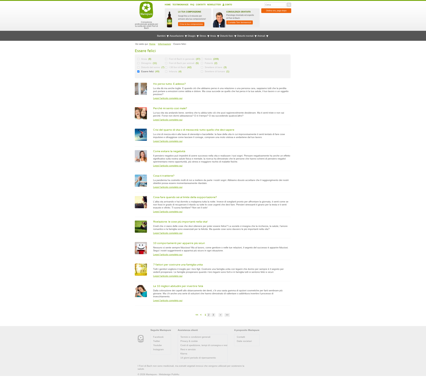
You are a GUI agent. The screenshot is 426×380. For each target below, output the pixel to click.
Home (168, 4)
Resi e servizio (188, 349)
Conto (228, 4)
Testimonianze (180, 4)
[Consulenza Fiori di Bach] (141, 339)
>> (227, 314)
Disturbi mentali (245, 35)
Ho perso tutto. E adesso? (169, 84)
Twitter (156, 341)
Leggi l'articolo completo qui (167, 98)
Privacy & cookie (189, 341)
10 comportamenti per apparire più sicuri (179, 243)
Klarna (183, 353)
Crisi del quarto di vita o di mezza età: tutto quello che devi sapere (193, 129)
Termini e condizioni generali (195, 337)
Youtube (157, 345)
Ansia (213, 35)
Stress (203, 35)
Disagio (192, 35)
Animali (261, 35)
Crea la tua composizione (191, 24)
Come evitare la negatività (169, 151)
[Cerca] (289, 4)
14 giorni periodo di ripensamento (198, 357)
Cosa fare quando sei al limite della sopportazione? (185, 197)
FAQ (192, 4)
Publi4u (175, 374)
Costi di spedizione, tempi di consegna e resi (203, 345)
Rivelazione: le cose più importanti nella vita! (180, 221)
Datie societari (244, 341)
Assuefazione (177, 35)
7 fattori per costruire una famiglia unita (178, 264)
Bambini (161, 35)
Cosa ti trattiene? (163, 175)
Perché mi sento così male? (170, 108)
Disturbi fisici (227, 35)
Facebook (158, 337)
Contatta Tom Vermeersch (239, 22)
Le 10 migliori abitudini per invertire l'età (178, 286)
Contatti (201, 4)
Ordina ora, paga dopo (276, 10)
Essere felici (147, 71)
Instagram (158, 349)
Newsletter (214, 4)
